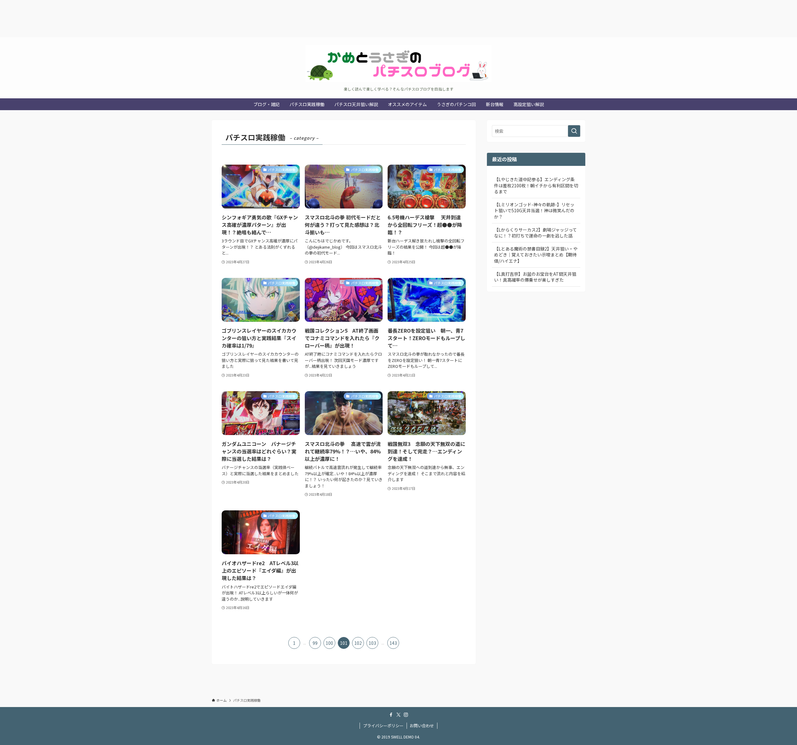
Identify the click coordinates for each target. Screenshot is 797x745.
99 (315, 643)
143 (393, 643)
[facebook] (391, 715)
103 (372, 643)
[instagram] (406, 715)
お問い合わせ (422, 726)
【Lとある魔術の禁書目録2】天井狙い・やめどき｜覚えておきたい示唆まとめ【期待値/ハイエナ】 (536, 255)
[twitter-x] (398, 715)
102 (358, 643)
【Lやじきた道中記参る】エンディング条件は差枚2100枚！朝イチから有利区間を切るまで (536, 185)
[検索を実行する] (574, 131)
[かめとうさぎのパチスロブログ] (398, 63)
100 (329, 643)
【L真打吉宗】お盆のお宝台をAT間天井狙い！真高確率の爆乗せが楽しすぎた (535, 277)
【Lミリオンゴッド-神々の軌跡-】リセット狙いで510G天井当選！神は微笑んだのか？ (534, 210)
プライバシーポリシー (383, 726)
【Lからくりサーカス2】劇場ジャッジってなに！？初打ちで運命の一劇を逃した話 (535, 233)
